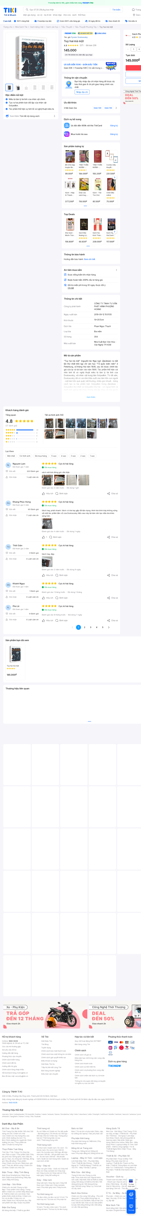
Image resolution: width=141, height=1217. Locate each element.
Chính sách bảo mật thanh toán (53, 1051)
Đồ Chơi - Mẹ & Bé (10, 1128)
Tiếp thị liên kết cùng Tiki (51, 1067)
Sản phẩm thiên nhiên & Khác (16, 1195)
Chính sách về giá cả (83, 1055)
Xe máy (114, 1198)
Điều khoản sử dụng (49, 1061)
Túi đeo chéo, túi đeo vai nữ (48, 1197)
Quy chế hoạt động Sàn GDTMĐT (88, 1041)
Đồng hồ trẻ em (97, 1153)
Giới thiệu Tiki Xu (48, 1064)
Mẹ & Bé (121, 1140)
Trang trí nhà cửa (78, 1175)
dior (11, 1114)
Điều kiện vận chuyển (49, 1074)
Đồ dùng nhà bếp (9, 1210)
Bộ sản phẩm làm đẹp (16, 1201)
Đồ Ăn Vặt (80, 1203)
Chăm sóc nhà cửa (17, 1168)
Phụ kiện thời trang (80, 1138)
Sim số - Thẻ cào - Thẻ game (126, 1188)
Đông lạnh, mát (19, 1157)
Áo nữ (39, 1131)
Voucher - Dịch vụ (114, 1176)
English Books (120, 1210)
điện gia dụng (29, 15)
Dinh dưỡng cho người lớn (16, 1140)
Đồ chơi (27, 1131)
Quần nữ (53, 1131)
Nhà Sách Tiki (113, 1205)
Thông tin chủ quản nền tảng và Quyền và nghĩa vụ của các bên (90, 1082)
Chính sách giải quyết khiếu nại (53, 1057)
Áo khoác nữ (55, 1134)
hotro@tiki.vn (22, 1073)
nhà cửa (67, 15)
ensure (51, 1114)
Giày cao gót (42, 1169)
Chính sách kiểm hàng (11, 1060)
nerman (118, 1114)
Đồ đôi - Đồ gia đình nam (54, 1154)
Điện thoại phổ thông (14, 1177)
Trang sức (75, 1151)
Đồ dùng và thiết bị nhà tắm (87, 1182)
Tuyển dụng (46, 1048)
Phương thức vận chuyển (11, 1056)
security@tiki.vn (21, 1076)
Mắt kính (93, 1141)
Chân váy (53, 1136)
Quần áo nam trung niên (51, 1159)
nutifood (104, 1114)
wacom (126, 1114)
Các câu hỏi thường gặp (11, 1046)
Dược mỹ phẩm (24, 1203)
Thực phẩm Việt (23, 1154)
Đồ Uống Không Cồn (86, 1205)
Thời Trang (127, 1131)
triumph (96, 1114)
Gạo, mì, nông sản (15, 1159)
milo (76, 1114)
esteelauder (19, 1114)
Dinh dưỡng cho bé (14, 1138)
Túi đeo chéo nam (51, 1207)
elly (71, 1114)
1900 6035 (13, 1103)
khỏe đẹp (57, 15)
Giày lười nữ (57, 1173)
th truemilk (30, 1114)
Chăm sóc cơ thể (14, 1192)
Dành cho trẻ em (13, 1163)
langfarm (14, 1116)
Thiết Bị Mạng (85, 1165)
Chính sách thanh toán (83, 1063)
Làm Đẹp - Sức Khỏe (11, 1184)
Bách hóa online (118, 1142)
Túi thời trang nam (45, 1204)
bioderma (65, 1114)
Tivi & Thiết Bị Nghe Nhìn (120, 1148)
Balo (73, 1131)
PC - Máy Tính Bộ (82, 1168)
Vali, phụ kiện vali (96, 1134)
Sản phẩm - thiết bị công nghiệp (122, 1146)
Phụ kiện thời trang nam (86, 1142)
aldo (90, 1114)
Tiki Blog (44, 1044)
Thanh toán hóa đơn (114, 1180)
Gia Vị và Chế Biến (83, 1200)
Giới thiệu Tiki (46, 1041)
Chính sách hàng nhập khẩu (13, 1070)
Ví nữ (62, 1197)
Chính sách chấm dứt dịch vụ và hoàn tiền (89, 1077)
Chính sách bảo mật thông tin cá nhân (56, 1054)
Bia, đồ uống (11, 1161)
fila (32, 1116)
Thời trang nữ (43, 1128)
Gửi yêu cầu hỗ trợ (9, 1050)
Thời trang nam (44, 1145)
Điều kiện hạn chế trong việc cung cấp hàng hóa (90, 1059)
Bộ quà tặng (83, 1207)
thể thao (82, 15)
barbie (38, 1114)
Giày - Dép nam (44, 1180)
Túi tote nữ (51, 1199)
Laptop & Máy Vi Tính (124, 1145)
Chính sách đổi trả (9, 1063)
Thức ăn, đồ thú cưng (14, 1165)
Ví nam (39, 1207)
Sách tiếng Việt (112, 1208)
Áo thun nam (42, 1148)
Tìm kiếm (116, 9)
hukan (21, 1116)
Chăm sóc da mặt (9, 1187)
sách (74, 15)
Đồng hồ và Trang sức (81, 1148)
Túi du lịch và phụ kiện (85, 1131)
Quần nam (52, 1148)
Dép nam (49, 1185)
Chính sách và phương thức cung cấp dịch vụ (89, 1071)
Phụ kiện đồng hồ (83, 1153)
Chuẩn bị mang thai (14, 1145)
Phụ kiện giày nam (49, 1187)
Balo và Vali (77, 1128)
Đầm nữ (46, 1131)
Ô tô (119, 1198)
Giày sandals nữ (50, 1171)
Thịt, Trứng (14, 1152)
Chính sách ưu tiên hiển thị (85, 1067)
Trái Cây (5, 1152)
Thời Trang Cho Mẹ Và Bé (12, 1131)
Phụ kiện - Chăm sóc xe (115, 1196)
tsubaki (38, 1116)
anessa (133, 1114)
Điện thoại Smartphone (11, 1175)
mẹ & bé (47, 15)
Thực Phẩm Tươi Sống (12, 1149)
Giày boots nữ (45, 1173)
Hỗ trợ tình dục (22, 1200)
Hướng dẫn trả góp (9, 1066)
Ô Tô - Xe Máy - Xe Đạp (117, 1193)
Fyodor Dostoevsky (79, 37)
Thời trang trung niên (49, 1140)
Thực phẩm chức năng (15, 1189)
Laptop (94, 1168)
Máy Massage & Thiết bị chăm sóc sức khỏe (17, 1193)
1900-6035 (13, 1041)
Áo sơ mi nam (52, 1150)
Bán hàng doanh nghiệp (50, 1071)
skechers (83, 1114)
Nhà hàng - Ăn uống (119, 1184)
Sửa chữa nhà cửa (83, 1177)
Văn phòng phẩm (126, 1208)
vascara (5, 1114)
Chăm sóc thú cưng (79, 1196)
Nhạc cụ (90, 1186)
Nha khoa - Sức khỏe (120, 1186)
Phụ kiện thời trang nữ (79, 1141)
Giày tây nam (54, 1183)
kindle (111, 1114)
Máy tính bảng (13, 1180)
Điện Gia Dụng (9, 1207)
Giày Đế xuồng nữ (52, 1175)
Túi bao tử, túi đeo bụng (57, 1209)
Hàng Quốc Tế (113, 1128)
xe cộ (39, 15)
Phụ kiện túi (61, 1199)
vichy (27, 1116)
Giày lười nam (42, 1183)
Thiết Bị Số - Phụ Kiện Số (118, 1156)
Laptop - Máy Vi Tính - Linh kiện (87, 1158)
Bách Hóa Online (79, 1193)
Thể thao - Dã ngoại (118, 1136)
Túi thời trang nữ (45, 1194)
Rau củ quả (10, 1154)
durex (57, 1114)
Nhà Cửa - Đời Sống (80, 1172)
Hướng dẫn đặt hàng (10, 1053)
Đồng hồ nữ (85, 1151)
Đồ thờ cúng (80, 1186)
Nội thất (83, 1180)
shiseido (5, 1116)
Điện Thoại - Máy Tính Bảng (15, 1172)
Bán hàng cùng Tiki (82, 1044)
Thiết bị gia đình (23, 1210)
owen (44, 1114)
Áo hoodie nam (48, 1152)
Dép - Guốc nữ (54, 1169)
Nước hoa (11, 1200)
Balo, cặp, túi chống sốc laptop (87, 1132)
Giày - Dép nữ (43, 1165)
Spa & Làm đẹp (123, 1182)
